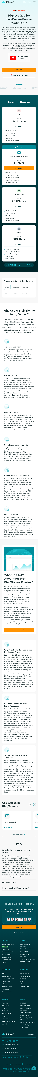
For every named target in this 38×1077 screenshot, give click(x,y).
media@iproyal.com (11, 1052)
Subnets (4, 962)
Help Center (5, 989)
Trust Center (24, 1027)
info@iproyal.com (10, 1048)
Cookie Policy (24, 1025)
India (22, 981)
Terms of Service (25, 1012)
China (22, 984)
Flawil (15, 293)
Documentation (7, 976)
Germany (23, 979)
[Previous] (30, 804)
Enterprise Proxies (7, 959)
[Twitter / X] (7, 1041)
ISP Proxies (5, 949)
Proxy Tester (24, 951)
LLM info (5, 1024)
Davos (25, 287)
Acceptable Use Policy (27, 1022)
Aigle (7, 287)
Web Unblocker (6, 957)
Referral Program (7, 1013)
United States (24, 973)
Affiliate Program (7, 1011)
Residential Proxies (8, 944)
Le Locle (16, 287)
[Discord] (3, 1041)
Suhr (6, 293)
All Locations (24, 986)
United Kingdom (25, 976)
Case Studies (6, 1019)
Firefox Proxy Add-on (27, 949)
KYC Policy (23, 1003)
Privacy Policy (24, 1015)
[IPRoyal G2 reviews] (19, 11)
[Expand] (34, 1068)
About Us (5, 1003)
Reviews (4, 1016)
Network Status (7, 986)
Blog (3, 973)
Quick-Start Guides (8, 979)
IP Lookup (23, 957)
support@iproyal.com (12, 1044)
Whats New (5, 984)
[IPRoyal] (8, 2)
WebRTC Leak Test (26, 962)
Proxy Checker (24, 954)
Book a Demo (28, 2)
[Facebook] (10, 1041)
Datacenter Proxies (8, 952)
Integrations (6, 981)
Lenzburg (24, 293)
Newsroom (5, 1005)
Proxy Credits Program (9, 1021)
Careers (4, 1008)
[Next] (34, 804)
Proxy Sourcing (25, 1005)
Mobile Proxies (6, 954)
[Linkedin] (14, 1041)
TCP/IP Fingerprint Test (27, 959)
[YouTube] (17, 1041)
